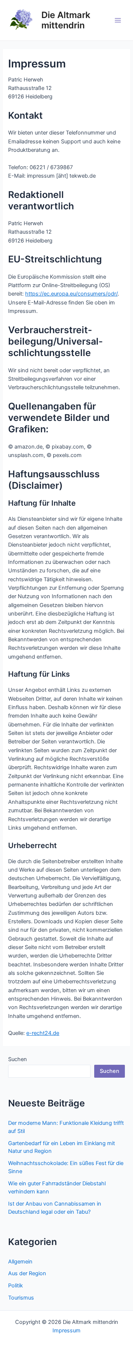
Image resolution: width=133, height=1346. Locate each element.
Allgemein (20, 1261)
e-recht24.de (42, 1033)
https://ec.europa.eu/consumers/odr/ (71, 293)
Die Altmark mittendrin (65, 20)
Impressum (66, 1330)
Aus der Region (27, 1273)
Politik (15, 1285)
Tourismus (21, 1297)
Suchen (17, 1059)
